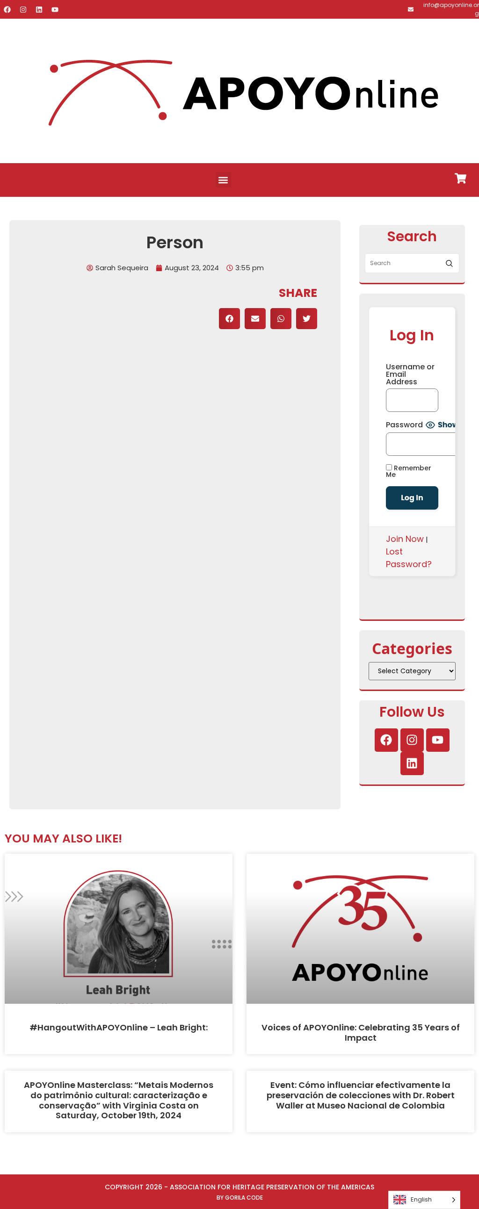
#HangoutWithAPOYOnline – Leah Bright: (118, 1027)
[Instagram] (23, 9)
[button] (223, 179)
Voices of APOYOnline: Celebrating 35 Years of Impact (360, 1032)
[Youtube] (55, 9)
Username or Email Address (410, 374)
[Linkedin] (39, 9)
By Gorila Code (240, 1198)
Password (404, 425)
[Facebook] (7, 9)
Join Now (405, 539)
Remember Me (408, 471)
